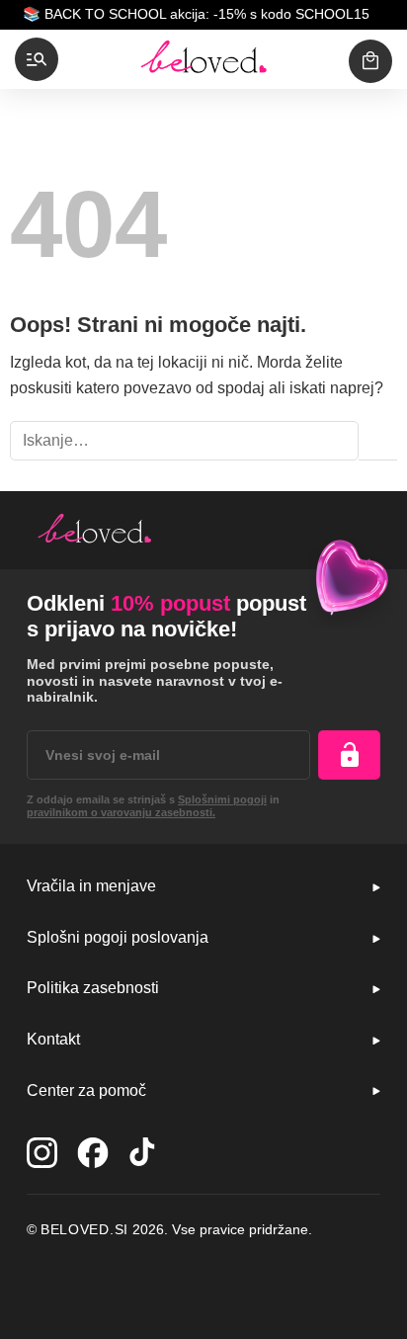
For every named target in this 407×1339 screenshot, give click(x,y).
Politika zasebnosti (93, 987)
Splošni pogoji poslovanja (117, 937)
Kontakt (53, 1039)
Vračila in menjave (91, 886)
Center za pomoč (86, 1090)
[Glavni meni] (36, 59)
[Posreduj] (378, 441)
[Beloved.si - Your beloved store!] (203, 59)
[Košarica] (370, 61)
